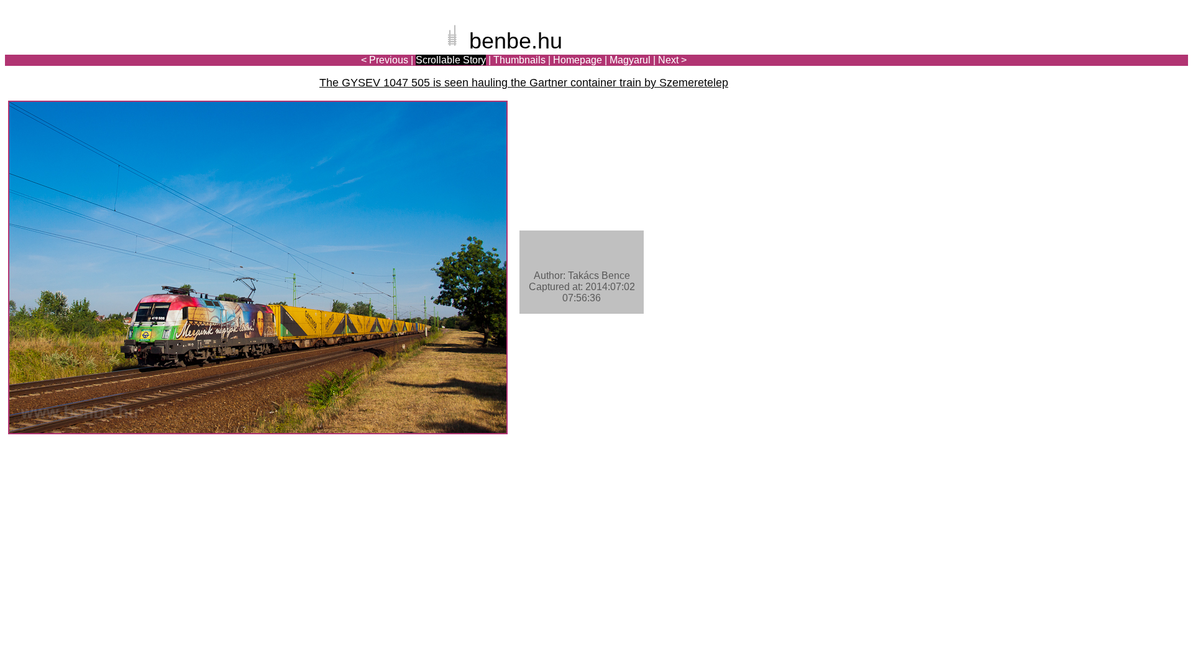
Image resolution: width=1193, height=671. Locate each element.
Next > (672, 60)
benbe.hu (515, 40)
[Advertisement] (1115, 52)
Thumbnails (519, 60)
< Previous (384, 60)
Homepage (577, 60)
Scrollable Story (451, 60)
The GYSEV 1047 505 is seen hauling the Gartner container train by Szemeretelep (523, 82)
